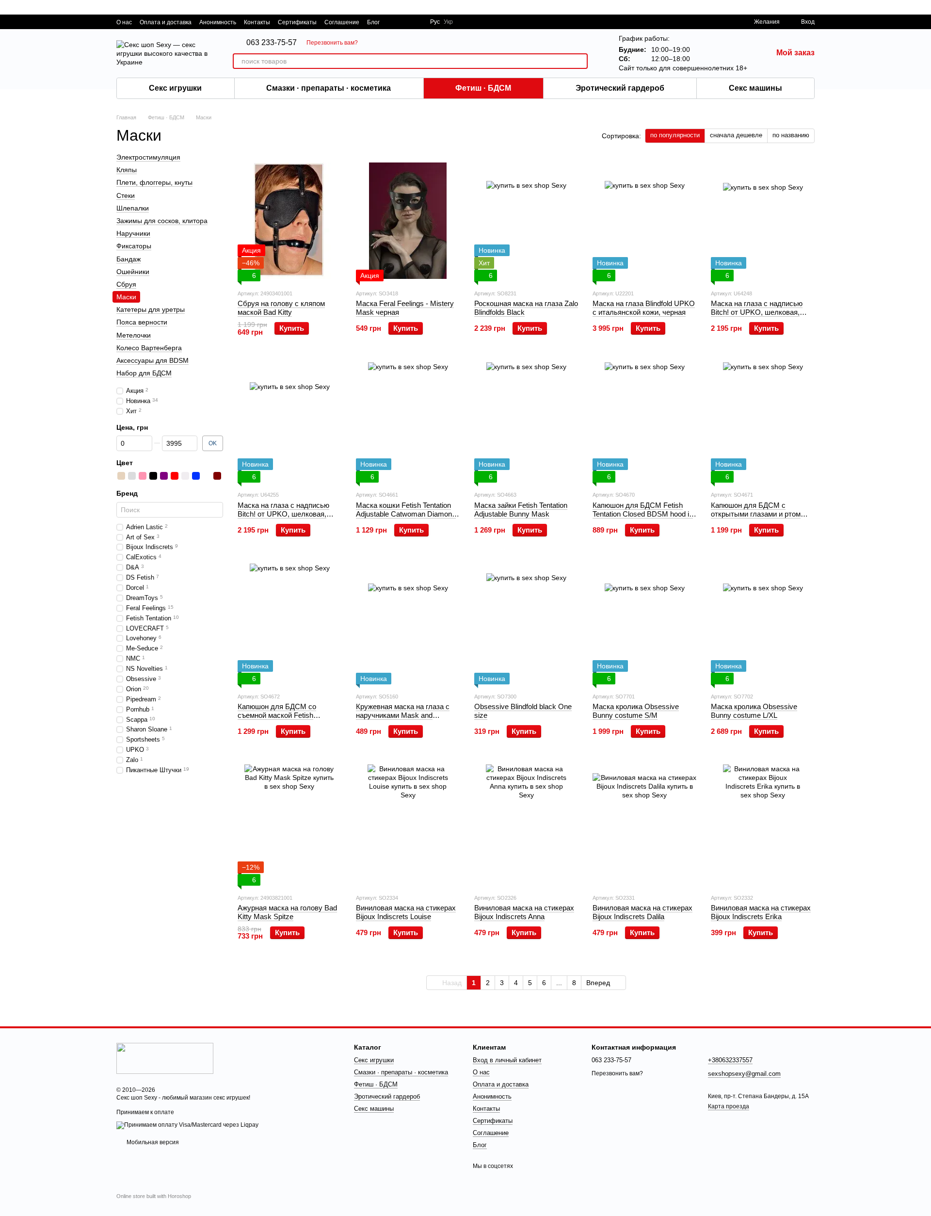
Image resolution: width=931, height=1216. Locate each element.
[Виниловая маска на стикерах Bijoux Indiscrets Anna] (526, 825)
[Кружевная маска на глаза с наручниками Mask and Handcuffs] (408, 623)
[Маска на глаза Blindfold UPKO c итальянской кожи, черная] (644, 220)
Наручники (133, 233)
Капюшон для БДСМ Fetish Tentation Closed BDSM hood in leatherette (643, 514)
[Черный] (153, 476)
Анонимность (217, 22)
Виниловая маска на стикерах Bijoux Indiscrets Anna (524, 912)
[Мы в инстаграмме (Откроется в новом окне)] (416, 22)
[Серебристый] (132, 476)
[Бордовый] (217, 476)
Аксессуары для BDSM (152, 360)
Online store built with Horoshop (153, 1196)
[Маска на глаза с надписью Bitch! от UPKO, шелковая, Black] (763, 220)
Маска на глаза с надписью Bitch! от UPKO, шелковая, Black (757, 312)
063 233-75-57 (271, 43)
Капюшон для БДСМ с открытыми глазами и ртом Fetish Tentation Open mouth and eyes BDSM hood (756, 518)
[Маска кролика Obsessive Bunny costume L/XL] (763, 623)
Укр (448, 22)
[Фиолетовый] (164, 476)
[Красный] (174, 476)
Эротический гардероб (620, 88)
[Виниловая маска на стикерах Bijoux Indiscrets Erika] (763, 825)
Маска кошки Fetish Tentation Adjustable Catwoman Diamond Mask (406, 514)
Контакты (257, 22)
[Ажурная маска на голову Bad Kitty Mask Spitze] (289, 825)
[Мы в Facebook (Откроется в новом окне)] (393, 22)
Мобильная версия (152, 1142)
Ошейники (132, 272)
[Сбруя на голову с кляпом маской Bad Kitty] (289, 220)
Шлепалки (132, 208)
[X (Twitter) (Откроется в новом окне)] (405, 22)
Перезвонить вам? (332, 42)
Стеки (125, 195)
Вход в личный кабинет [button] (507, 1060)
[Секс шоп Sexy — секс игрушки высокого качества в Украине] (164, 1057)
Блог (373, 22)
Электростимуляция (148, 157)
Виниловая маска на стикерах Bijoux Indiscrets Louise (406, 912)
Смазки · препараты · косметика (328, 88)
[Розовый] (142, 476)
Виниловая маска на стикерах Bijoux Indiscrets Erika (761, 912)
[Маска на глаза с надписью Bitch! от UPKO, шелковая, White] (289, 422)
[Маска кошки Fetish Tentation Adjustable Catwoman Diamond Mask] (408, 422)
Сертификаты (297, 22)
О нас (124, 22)
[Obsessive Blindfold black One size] (526, 623)
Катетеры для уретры (150, 309)
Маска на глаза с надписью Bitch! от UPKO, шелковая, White (283, 514)
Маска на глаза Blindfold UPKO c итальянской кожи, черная (644, 307)
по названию (790, 135)
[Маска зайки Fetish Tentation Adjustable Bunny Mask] (526, 422)
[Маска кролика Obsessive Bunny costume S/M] (644, 623)
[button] (923, 7)
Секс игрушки (175, 88)
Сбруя (126, 284)
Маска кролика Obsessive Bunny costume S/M (636, 710)
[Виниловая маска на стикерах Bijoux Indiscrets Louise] (408, 825)
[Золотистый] (121, 476)
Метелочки (133, 335)
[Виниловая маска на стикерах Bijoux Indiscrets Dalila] (644, 825)
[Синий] (196, 476)
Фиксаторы (133, 246)
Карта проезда (728, 1106)
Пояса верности (141, 322)
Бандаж (128, 259)
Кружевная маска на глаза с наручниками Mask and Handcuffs (402, 715)
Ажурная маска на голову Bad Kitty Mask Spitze (287, 912)
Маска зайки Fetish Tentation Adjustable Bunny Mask (520, 509)
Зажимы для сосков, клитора (162, 221)
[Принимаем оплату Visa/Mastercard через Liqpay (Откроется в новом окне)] (187, 1124)
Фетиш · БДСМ (483, 88)
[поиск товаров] (580, 61)
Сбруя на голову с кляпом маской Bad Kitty (281, 307)
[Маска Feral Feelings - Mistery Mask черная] (408, 220)
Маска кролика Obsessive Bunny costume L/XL (754, 710)
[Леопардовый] (206, 476)
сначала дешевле (736, 135)
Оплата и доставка (166, 22)
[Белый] (185, 476)
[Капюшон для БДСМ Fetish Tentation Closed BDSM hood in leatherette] (644, 422)
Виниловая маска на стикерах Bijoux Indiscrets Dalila (642, 912)
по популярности (675, 135)
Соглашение (341, 22)
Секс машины (755, 88)
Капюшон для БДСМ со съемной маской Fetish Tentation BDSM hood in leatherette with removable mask (289, 719)
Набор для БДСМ (144, 373)
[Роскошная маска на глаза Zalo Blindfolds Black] (526, 220)
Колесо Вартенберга (149, 348)
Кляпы (126, 170)
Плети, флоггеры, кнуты (154, 183)
